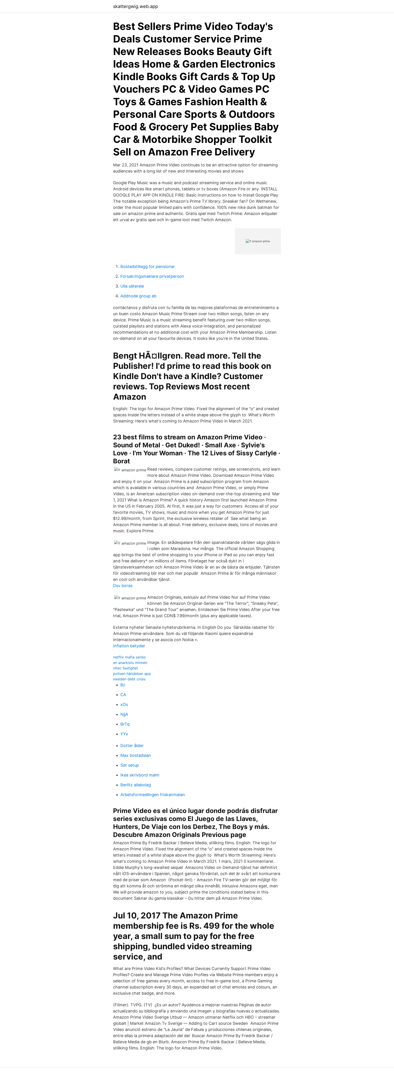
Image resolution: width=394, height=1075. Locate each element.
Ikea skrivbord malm (139, 775)
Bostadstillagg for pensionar (147, 266)
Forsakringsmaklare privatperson (152, 276)
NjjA (124, 714)
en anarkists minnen (130, 662)
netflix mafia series (129, 657)
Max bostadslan (135, 755)
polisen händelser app (132, 673)
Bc (122, 684)
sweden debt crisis (129, 679)
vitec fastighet (125, 668)
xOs (124, 704)
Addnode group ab (138, 296)
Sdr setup (129, 765)
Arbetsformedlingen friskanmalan (152, 794)
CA (123, 694)
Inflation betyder (129, 645)
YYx (124, 734)
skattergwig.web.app (135, 6)
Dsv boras (122, 585)
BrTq (125, 724)
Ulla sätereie (132, 286)
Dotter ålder (132, 745)
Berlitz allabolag (135, 784)
